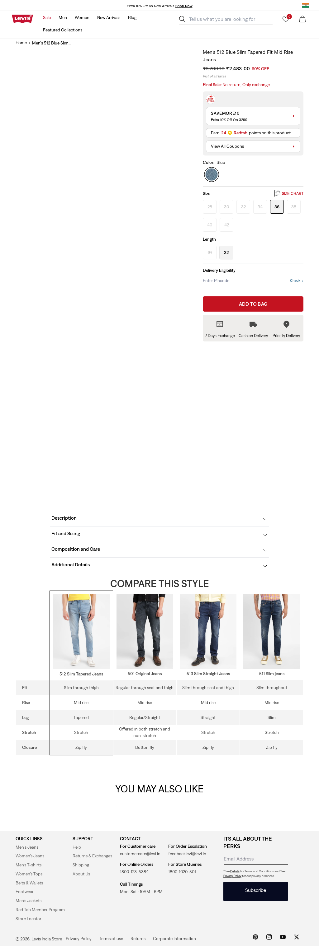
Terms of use (111, 938)
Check (295, 280)
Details (235, 871)
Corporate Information (174, 938)
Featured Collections (62, 29)
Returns (138, 938)
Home (21, 42)
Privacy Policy (232, 876)
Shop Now (184, 6)
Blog (132, 17)
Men (63, 17)
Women (82, 17)
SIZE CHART (292, 193)
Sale (47, 17)
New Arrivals (108, 17)
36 (276, 206)
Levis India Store (46, 938)
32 (226, 252)
